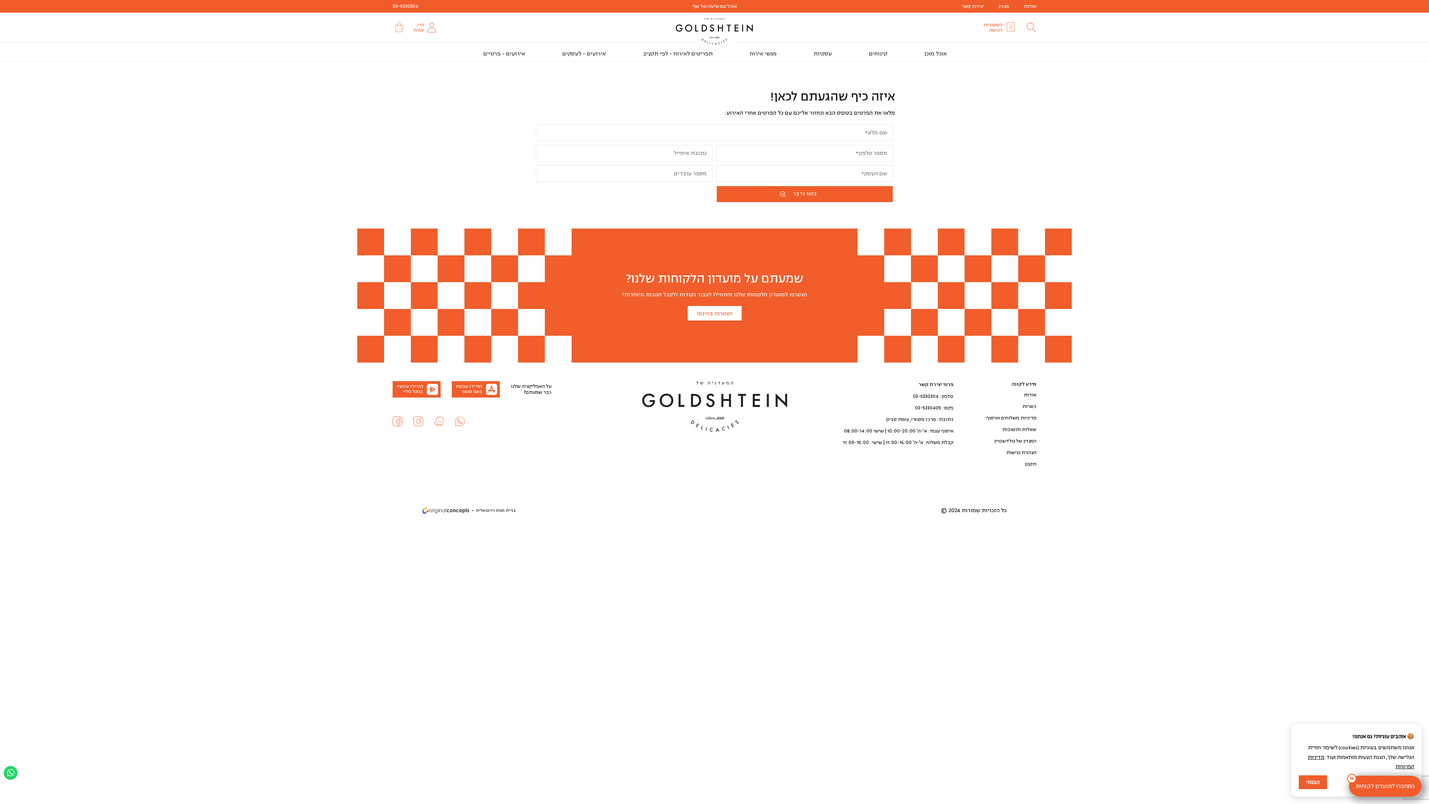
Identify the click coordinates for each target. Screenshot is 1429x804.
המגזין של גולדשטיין (1015, 441)
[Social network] (460, 421)
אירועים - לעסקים (584, 54)
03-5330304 (405, 6)
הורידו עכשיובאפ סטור (469, 389)
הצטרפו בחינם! (714, 314)
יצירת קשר (973, 6)
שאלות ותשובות (1019, 429)
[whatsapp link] (10, 773)
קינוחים (878, 54)
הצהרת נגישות (1021, 452)
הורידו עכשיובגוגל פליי (410, 389)
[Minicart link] (398, 27)
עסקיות (822, 54)
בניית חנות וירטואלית (495, 510)
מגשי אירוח (763, 54)
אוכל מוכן (935, 54)
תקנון (1030, 464)
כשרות (1029, 406)
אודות (1030, 6)
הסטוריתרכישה (993, 27)
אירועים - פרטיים (504, 54)
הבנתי (1313, 782)
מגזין (1004, 6)
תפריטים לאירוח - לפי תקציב (678, 54)
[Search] (1031, 27)
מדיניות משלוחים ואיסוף (1011, 418)
